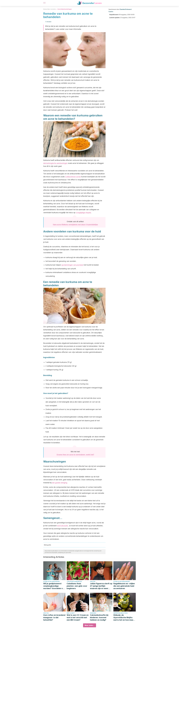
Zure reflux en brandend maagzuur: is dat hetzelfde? (54, 617)
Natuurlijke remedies (49, 9)
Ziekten (92, 581)
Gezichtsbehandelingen (65, 9)
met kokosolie (62, 526)
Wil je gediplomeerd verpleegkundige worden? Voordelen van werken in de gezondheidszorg (54, 586)
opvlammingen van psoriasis (72, 265)
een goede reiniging (59, 483)
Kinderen (93, 613)
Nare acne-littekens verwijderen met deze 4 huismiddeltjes (75, 224)
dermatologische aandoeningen (55, 163)
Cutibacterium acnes (73, 177)
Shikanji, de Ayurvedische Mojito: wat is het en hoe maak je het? (123, 617)
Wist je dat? (71, 613)
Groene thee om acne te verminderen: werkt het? (75, 455)
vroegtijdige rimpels (83, 213)
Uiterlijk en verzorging (51, 581)
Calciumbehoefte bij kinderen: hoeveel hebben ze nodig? (99, 617)
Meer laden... (89, 625)
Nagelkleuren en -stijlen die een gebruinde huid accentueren (124, 586)
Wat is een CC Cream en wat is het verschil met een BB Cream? (78, 617)
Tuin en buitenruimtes (74, 581)
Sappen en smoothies (120, 613)
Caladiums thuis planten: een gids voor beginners (77, 586)
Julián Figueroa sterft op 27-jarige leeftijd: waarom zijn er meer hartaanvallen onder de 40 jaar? (101, 586)
